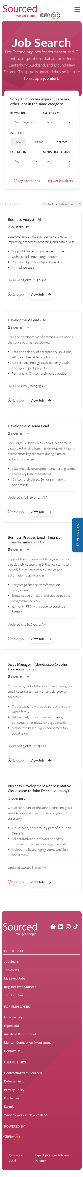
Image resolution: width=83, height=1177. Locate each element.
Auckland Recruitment (20, 1033)
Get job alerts (63, 180)
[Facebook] (53, 926)
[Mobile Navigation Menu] (77, 9)
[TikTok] (75, 926)
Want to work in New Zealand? (26, 1114)
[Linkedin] (60, 926)
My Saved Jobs (29, 180)
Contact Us (12, 1050)
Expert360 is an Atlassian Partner (53, 1158)
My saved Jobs (14, 978)
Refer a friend (14, 1081)
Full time (38, 141)
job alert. (51, 78)
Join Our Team (15, 995)
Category (51, 112)
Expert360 (11, 1025)
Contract (60, 141)
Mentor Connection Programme (28, 1042)
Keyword (18, 112)
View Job (38, 294)
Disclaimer (12, 1097)
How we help (13, 1017)
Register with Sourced (20, 986)
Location (18, 151)
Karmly (9, 1106)
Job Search (12, 961)
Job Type (17, 132)
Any (18, 141)
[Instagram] (68, 926)
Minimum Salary (56, 151)
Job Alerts (11, 969)
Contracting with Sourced (23, 1072)
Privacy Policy (14, 1089)
